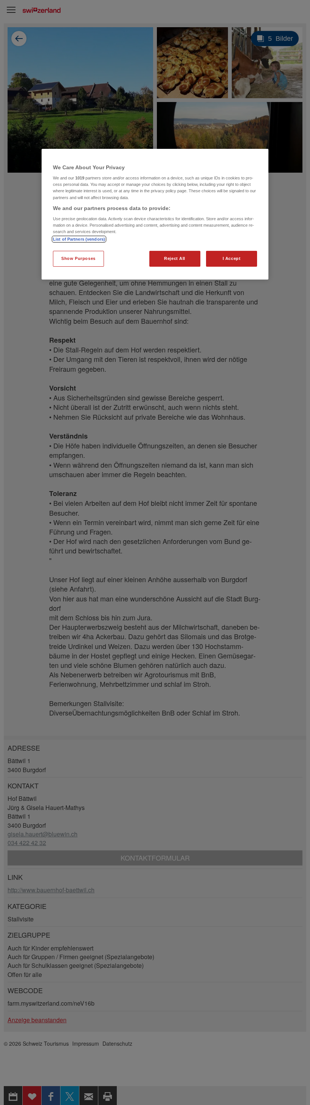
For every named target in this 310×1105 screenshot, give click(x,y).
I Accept (232, 258)
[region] (155, 214)
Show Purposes (78, 258)
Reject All (174, 258)
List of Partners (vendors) (79, 239)
